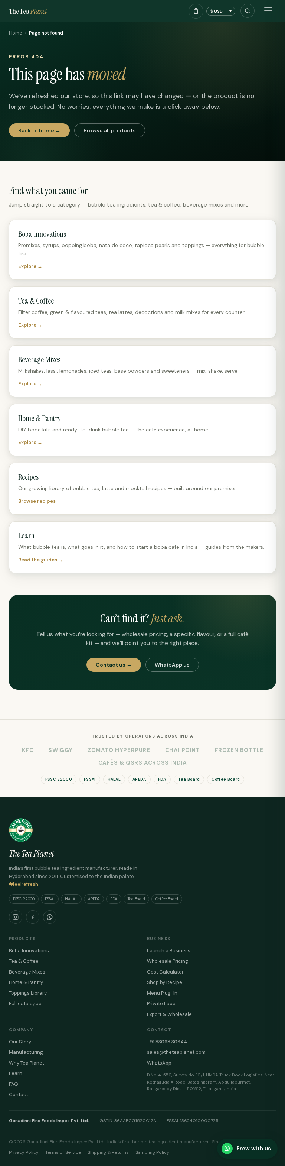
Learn (15, 1073)
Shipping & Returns (108, 1152)
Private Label (162, 1003)
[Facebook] (32, 917)
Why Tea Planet (26, 1063)
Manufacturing (26, 1052)
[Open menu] (268, 11)
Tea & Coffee (24, 961)
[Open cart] (196, 11)
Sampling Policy (152, 1152)
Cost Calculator (165, 972)
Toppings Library (28, 993)
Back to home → (39, 130)
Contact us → (114, 664)
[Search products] (247, 11)
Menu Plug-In (162, 993)
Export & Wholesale (169, 1014)
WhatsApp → (162, 1063)
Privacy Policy (24, 1152)
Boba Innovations (29, 951)
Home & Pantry (26, 982)
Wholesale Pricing (167, 961)
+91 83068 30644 (167, 1042)
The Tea (28, 11)
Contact (18, 1094)
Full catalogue (25, 1003)
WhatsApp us (172, 664)
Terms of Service (63, 1152)
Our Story (20, 1042)
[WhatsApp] (49, 917)
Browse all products (109, 130)
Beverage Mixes (27, 972)
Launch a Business (168, 951)
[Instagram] (15, 917)
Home (15, 33)
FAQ (13, 1084)
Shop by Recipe (164, 982)
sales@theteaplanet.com (176, 1052)
